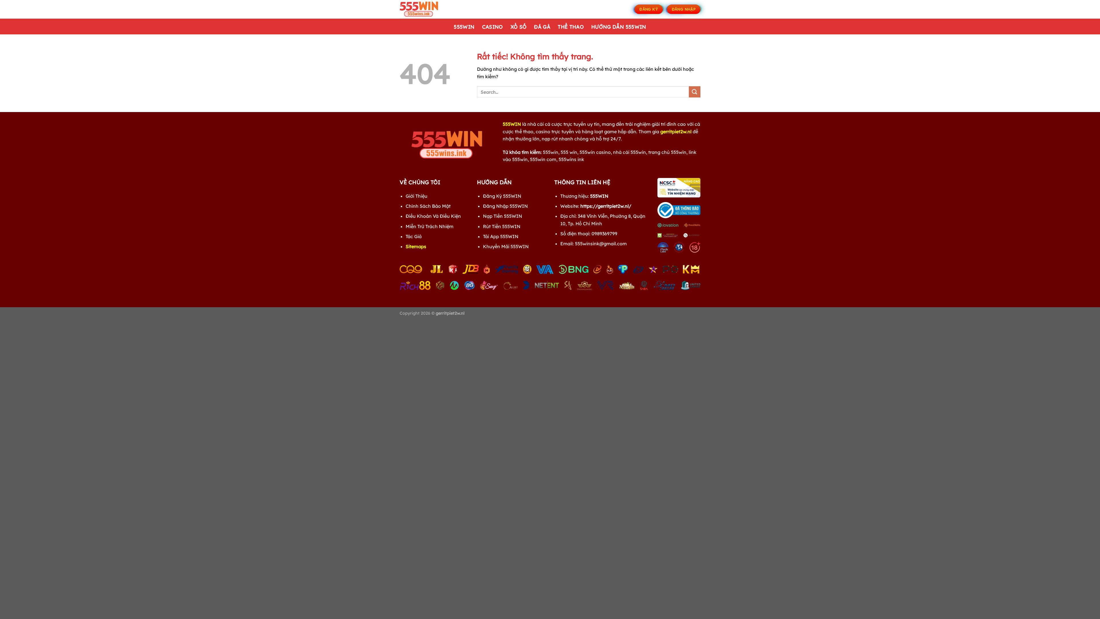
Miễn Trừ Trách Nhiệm (429, 226)
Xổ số (518, 26)
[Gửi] (694, 91)
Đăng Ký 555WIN (502, 196)
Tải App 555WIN (500, 236)
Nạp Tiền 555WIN (502, 216)
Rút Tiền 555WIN (501, 226)
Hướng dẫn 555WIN (618, 26)
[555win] (428, 9)
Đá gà (542, 26)
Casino (492, 26)
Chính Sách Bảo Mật (428, 206)
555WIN (464, 26)
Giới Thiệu (416, 196)
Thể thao (571, 26)
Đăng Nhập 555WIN (505, 206)
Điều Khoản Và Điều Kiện (433, 216)
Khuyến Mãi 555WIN (506, 246)
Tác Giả (414, 236)
